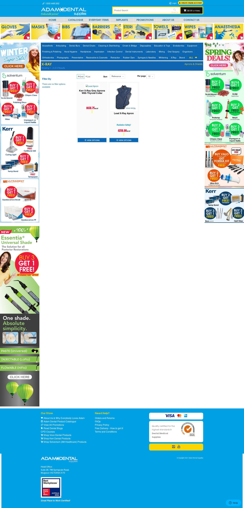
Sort (105, 76)
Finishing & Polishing (51, 51)
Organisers (187, 51)
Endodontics (178, 45)
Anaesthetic (47, 45)
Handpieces (85, 51)
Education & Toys (162, 45)
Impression (99, 51)
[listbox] (117, 76)
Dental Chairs (89, 45)
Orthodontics (48, 57)
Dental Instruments (134, 51)
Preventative (77, 57)
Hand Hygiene (70, 51)
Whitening (163, 57)
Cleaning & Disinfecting (109, 45)
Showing (53, 67)
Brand (182, 57)
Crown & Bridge (130, 45)
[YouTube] (179, 447)
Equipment (192, 45)
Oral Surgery (173, 51)
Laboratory (151, 51)
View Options (93, 140)
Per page (141, 75)
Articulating (61, 45)
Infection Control (114, 51)
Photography (63, 57)
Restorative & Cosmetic (97, 57)
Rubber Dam (129, 57)
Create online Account (191, 3)
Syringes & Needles (147, 57)
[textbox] (141, 10)
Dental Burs (74, 45)
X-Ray (173, 57)
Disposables (145, 45)
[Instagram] (173, 447)
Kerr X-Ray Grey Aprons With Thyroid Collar (92, 92)
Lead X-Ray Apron (124, 113)
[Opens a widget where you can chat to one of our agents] (233, 503)
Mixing (162, 51)
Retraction (115, 57)
